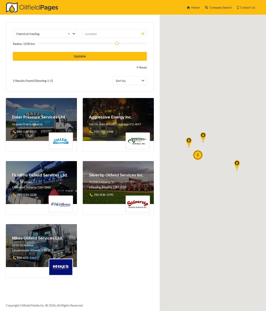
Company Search (220, 7)
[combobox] (45, 33)
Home (195, 7)
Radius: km (24, 43)
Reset (143, 67)
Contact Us (247, 7)
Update (80, 56)
